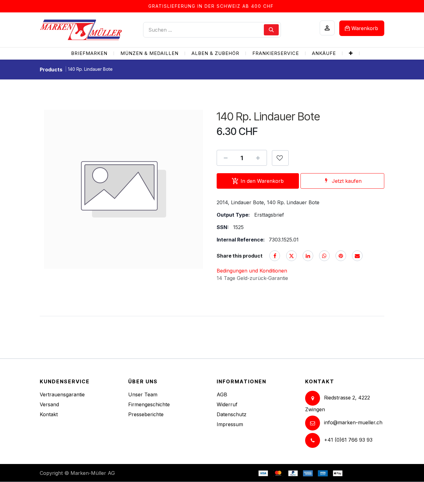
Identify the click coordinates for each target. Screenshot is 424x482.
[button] (280, 158)
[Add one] (258, 158)
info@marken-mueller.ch (353, 422)
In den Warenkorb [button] (262, 181)
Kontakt (49, 414)
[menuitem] (89, 53)
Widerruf (227, 404)
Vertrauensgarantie (62, 394)
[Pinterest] (341, 255)
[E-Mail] (357, 255)
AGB (222, 394)
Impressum (230, 424)
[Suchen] (271, 29)
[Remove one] (226, 158)
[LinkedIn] (308, 255)
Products (51, 69)
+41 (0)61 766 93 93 (348, 440)
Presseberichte (146, 414)
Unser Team (142, 394)
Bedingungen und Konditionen (252, 271)
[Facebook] (274, 255)
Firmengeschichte (149, 404)
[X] (291, 255)
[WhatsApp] (324, 255)
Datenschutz (231, 414)
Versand (49, 404)
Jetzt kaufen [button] (347, 181)
